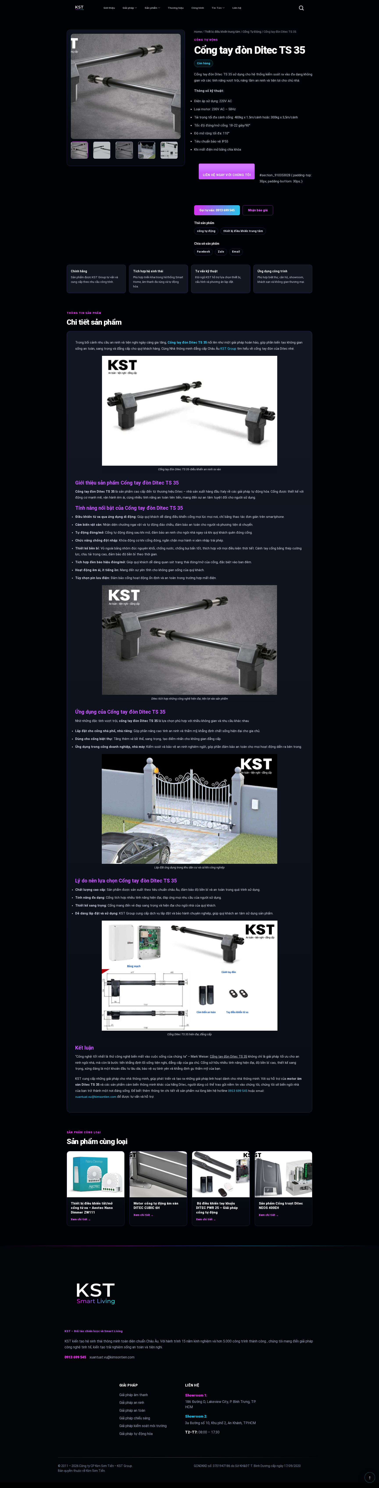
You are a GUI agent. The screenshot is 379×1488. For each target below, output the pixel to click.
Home (198, 31)
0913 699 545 (237, 1090)
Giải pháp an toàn (132, 1410)
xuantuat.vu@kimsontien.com (95, 1096)
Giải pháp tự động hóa (136, 1434)
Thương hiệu (176, 7)
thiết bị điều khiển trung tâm (243, 231)
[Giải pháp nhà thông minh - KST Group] (87, 8)
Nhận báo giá (258, 210)
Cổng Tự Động (252, 31)
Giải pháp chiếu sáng (134, 1418)
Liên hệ (236, 7)
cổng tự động (206, 231)
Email (236, 251)
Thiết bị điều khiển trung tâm (222, 31)
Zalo (221, 251)
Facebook (203, 251)
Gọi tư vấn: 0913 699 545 (217, 210)
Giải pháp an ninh (131, 1403)
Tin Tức (217, 7)
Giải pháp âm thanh (133, 1395)
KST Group (228, 349)
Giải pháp (128, 7)
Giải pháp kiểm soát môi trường (143, 1426)
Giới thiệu (109, 7)
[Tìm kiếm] (301, 7)
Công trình (197, 7)
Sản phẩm (151, 7)
